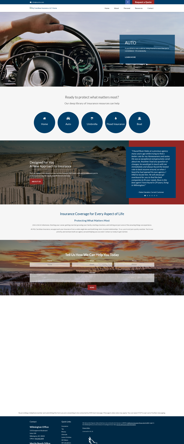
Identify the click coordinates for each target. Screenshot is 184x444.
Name (49, 261)
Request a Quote (143, 2)
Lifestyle (64, 434)
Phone (134, 261)
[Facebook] (127, 2)
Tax (62, 429)
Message (92, 272)
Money (63, 432)
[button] (107, 8)
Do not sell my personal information (126, 424)
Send (92, 287)
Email (92, 261)
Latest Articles (66, 437)
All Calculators (66, 443)
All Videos (64, 440)
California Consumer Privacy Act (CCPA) (138, 423)
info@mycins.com (38, 2)
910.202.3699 (39, 439)
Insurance (64, 426)
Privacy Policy (86, 428)
